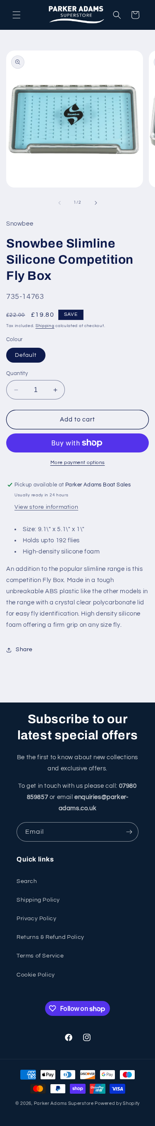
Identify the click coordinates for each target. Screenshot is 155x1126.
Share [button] (24, 649)
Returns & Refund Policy (50, 937)
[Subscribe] (129, 832)
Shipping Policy (38, 900)
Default (26, 355)
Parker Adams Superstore (64, 1103)
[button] (16, 15)
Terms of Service (40, 956)
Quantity (17, 373)
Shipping (45, 326)
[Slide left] (59, 203)
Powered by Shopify (117, 1103)
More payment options (77, 462)
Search (27, 881)
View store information (46, 507)
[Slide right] (96, 203)
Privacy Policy (36, 918)
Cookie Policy (36, 975)
